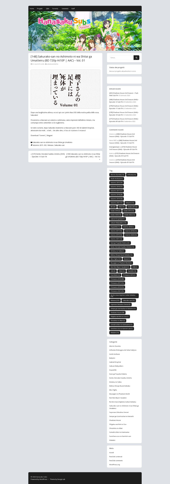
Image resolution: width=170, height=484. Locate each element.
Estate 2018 (115, 211)
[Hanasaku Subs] (85, 31)
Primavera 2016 (117, 279)
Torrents (55, 9)
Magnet (50, 135)
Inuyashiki (115, 227)
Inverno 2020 (131, 235)
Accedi (111, 452)
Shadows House (117, 312)
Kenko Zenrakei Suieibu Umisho (122, 247)
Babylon (130, 203)
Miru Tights (116, 259)
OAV (113, 271)
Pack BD (132, 271)
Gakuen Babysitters (118, 223)
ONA (122, 271)
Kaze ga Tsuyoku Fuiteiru (120, 243)
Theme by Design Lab (57, 479)
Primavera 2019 (117, 287)
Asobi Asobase (117, 179)
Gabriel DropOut (118, 219)
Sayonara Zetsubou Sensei (120, 304)
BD (45, 145)
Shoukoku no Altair (118, 320)
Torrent (42, 135)
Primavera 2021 (117, 291)
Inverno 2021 (116, 239)
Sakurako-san (59, 145)
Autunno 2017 (116, 191)
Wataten (115, 332)
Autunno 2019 (116, 199)
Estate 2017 (132, 207)
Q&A (47, 9)
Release (50, 145)
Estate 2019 (129, 211)
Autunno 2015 (38, 145)
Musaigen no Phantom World (121, 263)
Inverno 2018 (131, 231)
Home (32, 9)
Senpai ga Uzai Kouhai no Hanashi (123, 308)
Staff (73, 9)
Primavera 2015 (129, 275)
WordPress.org (114, 465)
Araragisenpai (52, 64)
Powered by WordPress (39, 479)
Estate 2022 (129, 215)
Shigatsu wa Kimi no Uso (120, 316)
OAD (134, 267)
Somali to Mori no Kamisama (121, 324)
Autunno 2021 (116, 203)
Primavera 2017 (117, 283)
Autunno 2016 (116, 187)
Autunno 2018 (116, 195)
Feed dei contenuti (115, 457)
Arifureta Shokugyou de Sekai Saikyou (122, 350)
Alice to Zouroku (117, 175)
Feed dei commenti (115, 460)
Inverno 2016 (128, 227)
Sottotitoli (65, 9)
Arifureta (131, 175)
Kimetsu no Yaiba (117, 251)
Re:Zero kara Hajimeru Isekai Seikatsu (123, 295)
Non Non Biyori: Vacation (120, 267)
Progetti (39, 9)
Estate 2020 (116, 215)
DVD (121, 207)
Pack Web (115, 275)
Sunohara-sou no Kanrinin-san (122, 328)
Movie (127, 259)
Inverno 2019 (116, 235)
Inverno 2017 (116, 231)
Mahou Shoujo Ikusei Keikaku (121, 255)
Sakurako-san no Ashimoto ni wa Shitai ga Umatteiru (52, 142)
